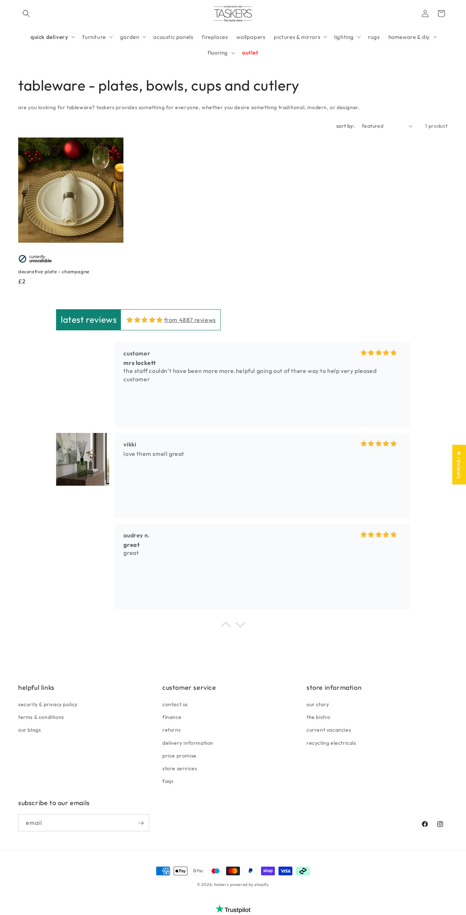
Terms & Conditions (41, 717)
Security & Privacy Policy (48, 704)
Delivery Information (187, 743)
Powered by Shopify (249, 884)
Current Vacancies (329, 730)
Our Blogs (29, 730)
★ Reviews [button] (459, 464)
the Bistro (319, 717)
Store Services (179, 768)
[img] (145, 320)
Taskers (221, 884)
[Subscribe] (141, 823)
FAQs (167, 781)
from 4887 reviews (190, 319)
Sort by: (345, 126)
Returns (171, 730)
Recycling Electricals (331, 743)
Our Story (318, 704)
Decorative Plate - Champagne (54, 271)
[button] (26, 13)
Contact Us (175, 704)
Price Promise (179, 755)
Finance (171, 717)
